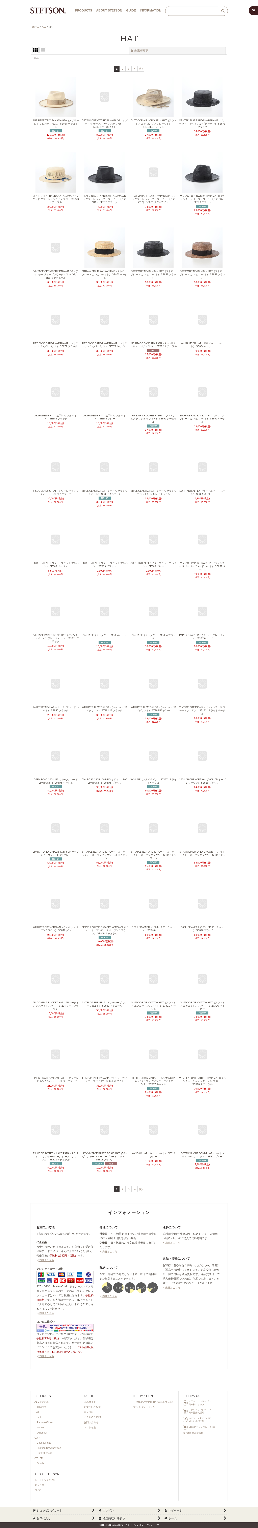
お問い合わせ (91, 1422)
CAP (37, 1437)
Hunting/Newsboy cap (49, 1448)
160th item (40, 1407)
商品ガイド (90, 1401)
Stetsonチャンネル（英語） (202, 1427)
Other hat (42, 1432)
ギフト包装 (90, 1427)
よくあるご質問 (92, 1417)
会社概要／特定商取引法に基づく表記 (153, 1401)
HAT (36, 1412)
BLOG (37, 1490)
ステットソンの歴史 (45, 1480)
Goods (40, 1463)
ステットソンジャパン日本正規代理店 (200, 1411)
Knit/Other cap (44, 1453)
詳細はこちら (46, 1260)
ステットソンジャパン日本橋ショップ (200, 1402)
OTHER (38, 1458)
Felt (39, 1417)
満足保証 (89, 1412)
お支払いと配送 (92, 1407)
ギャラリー (40, 1485)
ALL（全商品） (42, 1401)
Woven (41, 1427)
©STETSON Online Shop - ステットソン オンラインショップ (129, 1525)
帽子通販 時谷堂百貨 (193, 1433)
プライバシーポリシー (145, 1407)
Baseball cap (44, 1442)
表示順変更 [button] (141, 50)
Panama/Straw (45, 1422)
